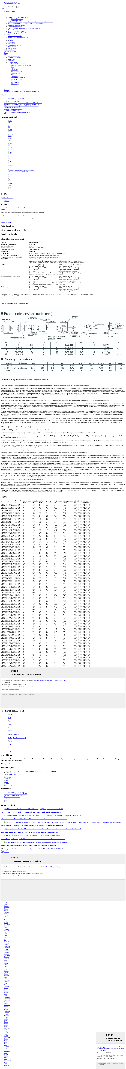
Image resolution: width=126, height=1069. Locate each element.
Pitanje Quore (11, 59)
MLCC (6, 113)
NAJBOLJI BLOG (42, 849)
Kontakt (6, 85)
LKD (9, 131)
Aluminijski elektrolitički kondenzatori (18, 17)
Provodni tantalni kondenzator (16, 31)
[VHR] (10, 721)
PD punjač (10, 40)
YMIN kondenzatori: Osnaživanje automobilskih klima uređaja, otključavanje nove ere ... (32, 812)
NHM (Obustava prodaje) (17, 738)
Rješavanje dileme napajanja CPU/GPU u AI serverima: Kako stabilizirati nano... (29, 832)
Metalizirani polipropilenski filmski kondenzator (20, 33)
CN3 (9, 176)
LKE (9, 127)
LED (9, 122)
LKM (9, 153)
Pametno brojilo (12, 48)
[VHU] (10, 747)
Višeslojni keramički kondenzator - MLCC (15, 794)
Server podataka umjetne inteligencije (18, 37)
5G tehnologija (15, 84)
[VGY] (10, 714)
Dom (5, 14)
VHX (9, 185)
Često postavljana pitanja (14, 57)
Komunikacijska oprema (14, 45)
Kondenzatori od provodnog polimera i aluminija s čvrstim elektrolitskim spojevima (30, 22)
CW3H (9, 136)
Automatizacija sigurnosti (18, 77)
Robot (12, 67)
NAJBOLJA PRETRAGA (55, 849)
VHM (10, 731)
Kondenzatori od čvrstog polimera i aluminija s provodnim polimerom (23, 103)
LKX (9, 149)
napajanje (13, 74)
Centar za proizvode (9, 50)
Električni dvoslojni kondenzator (16, 25)
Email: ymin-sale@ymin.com (12, 3)
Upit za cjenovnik (5, 764)
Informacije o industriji (14, 56)
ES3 (9, 180)
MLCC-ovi (11, 29)
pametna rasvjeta (15, 73)
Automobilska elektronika (15, 36)
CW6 (9, 140)
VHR (9, 724)
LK (8, 162)
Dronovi (13, 68)
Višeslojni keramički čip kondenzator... (18, 171)
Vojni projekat (11, 43)
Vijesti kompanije (12, 62)
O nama (6, 53)
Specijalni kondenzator (10, 51)
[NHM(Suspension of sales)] (15, 734)
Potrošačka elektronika (17, 71)
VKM (9, 167)
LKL (9, 145)
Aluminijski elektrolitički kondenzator (14, 98)
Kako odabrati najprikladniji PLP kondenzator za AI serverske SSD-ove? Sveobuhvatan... (32, 825)
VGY (9, 718)
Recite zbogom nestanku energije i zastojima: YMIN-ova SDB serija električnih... (29, 845)
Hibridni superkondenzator (15, 26)
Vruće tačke (11, 60)
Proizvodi (6, 90)
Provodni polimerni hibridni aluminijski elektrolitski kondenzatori (21, 91)
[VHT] (10, 741)
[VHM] (10, 728)
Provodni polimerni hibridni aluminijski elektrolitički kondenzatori (25, 23)
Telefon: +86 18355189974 (11, 2)
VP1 (9, 189)
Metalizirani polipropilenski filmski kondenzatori (17, 112)
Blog (5, 54)
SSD (12, 81)
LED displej (14, 70)
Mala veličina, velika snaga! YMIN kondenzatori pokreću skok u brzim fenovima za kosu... (33, 839)
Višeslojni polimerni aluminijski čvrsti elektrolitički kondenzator (25, 28)
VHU (9, 751)
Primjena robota (12, 39)
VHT (9, 744)
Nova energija (11, 42)
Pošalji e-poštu (5, 852)
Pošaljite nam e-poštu (6, 222)
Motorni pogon (12, 46)
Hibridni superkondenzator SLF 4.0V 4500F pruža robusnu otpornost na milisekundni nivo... (34, 819)
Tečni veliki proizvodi (17, 19)
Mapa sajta (32, 849)
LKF (9, 158)
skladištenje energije (16, 79)
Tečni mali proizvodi (16, 20)
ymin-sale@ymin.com (14, 774)
